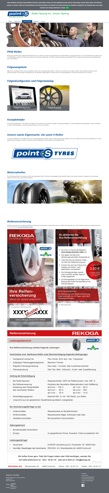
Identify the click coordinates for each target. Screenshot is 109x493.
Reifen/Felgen (27, 21)
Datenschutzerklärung (88, 479)
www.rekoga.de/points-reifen (25, 227)
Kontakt (84, 473)
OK (67, 7)
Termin (43, 21)
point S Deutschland (87, 480)
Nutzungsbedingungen (88, 477)
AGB (83, 482)
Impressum (85, 475)
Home (10, 21)
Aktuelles (36, 21)
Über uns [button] (17, 21)
